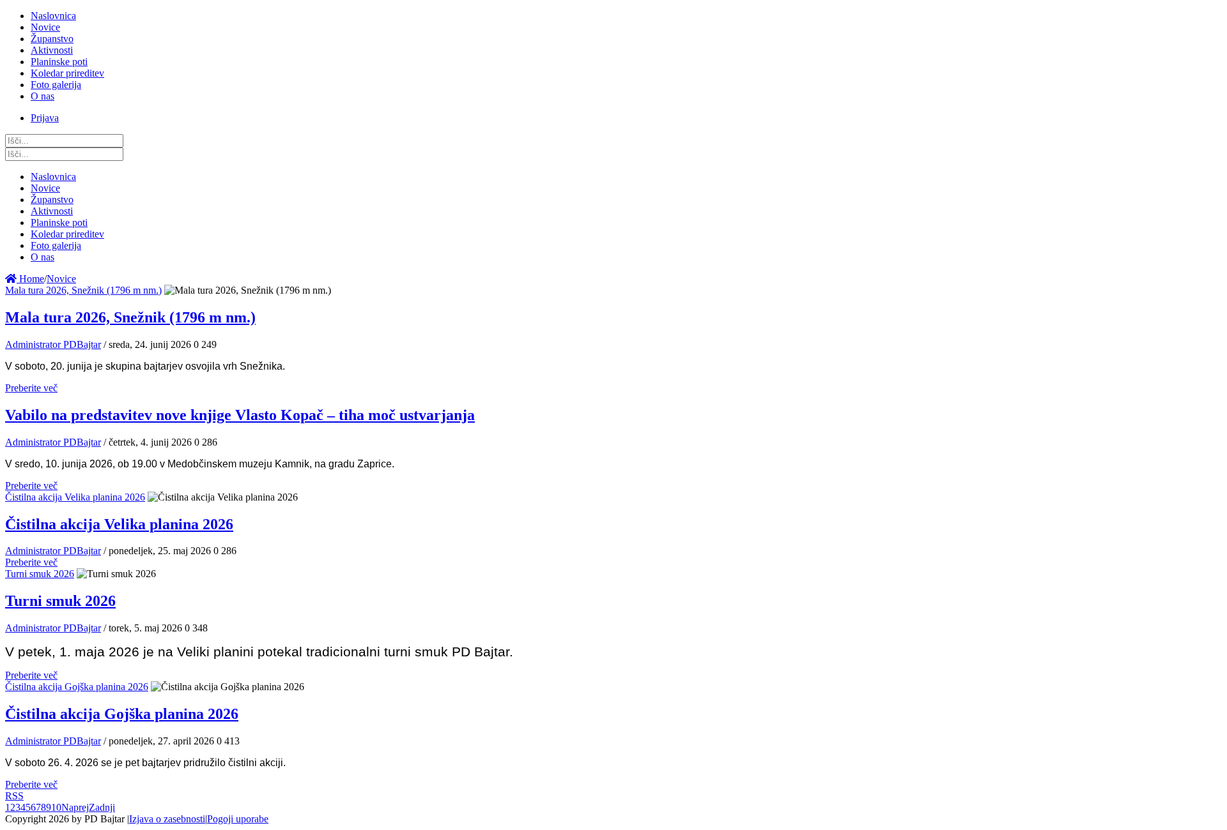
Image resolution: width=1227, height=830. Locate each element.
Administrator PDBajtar (53, 344)
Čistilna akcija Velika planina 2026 (75, 497)
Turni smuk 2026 (39, 573)
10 (56, 807)
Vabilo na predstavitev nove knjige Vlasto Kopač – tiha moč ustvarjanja (240, 415)
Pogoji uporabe (237, 818)
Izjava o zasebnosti (167, 818)
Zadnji (102, 807)
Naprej (75, 807)
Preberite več (31, 387)
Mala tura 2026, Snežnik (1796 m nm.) (83, 290)
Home (30, 278)
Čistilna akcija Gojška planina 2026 (76, 686)
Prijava (45, 117)
